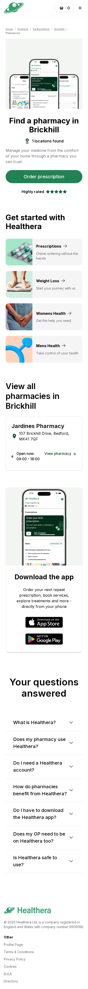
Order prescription (44, 176)
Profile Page (13, 945)
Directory (11, 981)
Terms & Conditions (19, 952)
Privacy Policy (15, 959)
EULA (8, 974)
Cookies (10, 966)
